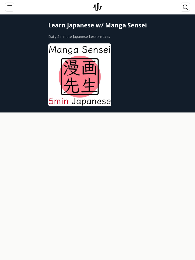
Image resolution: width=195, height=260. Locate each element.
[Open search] (185, 7)
